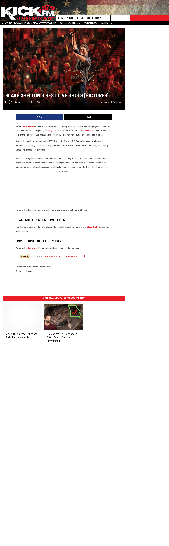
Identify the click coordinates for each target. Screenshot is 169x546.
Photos (29, 271)
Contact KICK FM (90, 23)
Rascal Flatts (87, 130)
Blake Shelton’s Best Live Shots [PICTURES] (64, 256)
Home (60, 18)
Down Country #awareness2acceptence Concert (35, 23)
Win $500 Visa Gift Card (70, 23)
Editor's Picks (44, 267)
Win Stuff (99, 18)
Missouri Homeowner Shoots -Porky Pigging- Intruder (21, 335)
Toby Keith (53, 130)
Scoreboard (106, 23)
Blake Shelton (28, 126)
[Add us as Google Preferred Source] (114, 18)
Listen (80, 18)
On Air (70, 18)
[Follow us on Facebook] (120, 18)
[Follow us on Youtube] (127, 18)
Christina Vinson (17, 102)
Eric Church (33, 248)
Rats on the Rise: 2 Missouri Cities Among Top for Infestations (62, 337)
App (88, 18)
